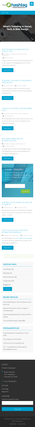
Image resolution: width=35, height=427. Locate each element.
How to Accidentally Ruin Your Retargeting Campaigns (15, 231)
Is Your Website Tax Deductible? (12, 339)
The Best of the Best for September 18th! (17, 109)
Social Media (12, 54)
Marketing (5, 54)
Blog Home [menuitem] (5, 391)
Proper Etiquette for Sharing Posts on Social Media (16, 334)
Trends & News (20, 54)
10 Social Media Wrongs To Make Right (14, 321)
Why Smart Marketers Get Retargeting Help (12, 140)
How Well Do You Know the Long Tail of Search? (17, 203)
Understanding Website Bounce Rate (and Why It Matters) (17, 316)
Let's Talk (5, 13)
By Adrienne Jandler (21, 85)
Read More (7, 70)
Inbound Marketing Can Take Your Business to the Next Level (17, 303)
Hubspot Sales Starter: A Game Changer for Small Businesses (15, 309)
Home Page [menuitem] (5, 389)
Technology (12, 144)
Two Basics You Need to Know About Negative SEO (17, 81)
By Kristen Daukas (8, 58)
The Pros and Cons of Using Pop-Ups (13, 343)
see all (7, 289)
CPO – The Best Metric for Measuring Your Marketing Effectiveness (15, 348)
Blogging (7, 285)
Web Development (8, 85)
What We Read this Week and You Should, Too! (15, 50)
